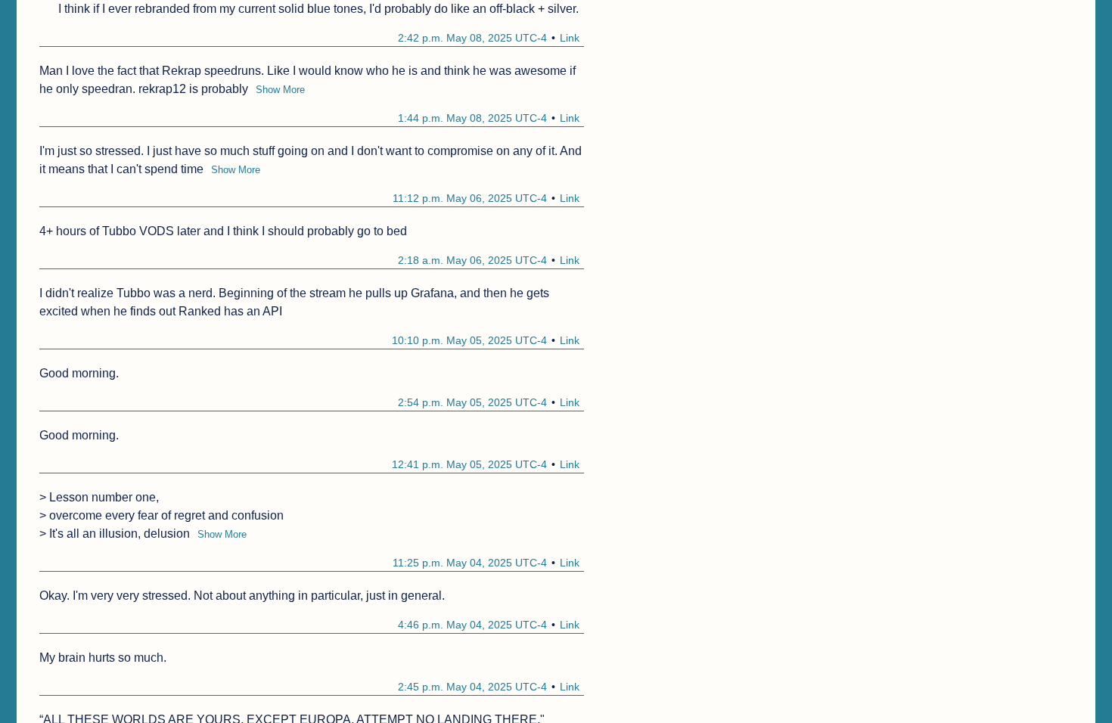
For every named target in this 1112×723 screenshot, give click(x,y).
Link (569, 38)
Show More (280, 89)
